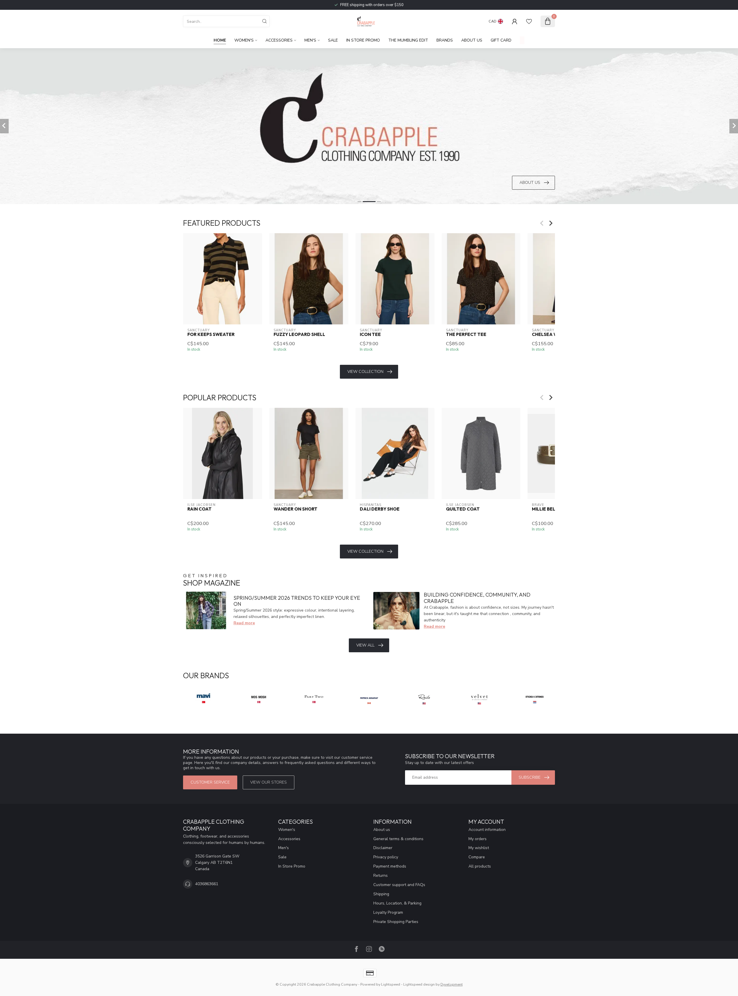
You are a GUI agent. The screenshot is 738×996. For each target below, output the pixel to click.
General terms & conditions (398, 839)
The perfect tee (466, 334)
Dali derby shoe (380, 509)
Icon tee (370, 334)
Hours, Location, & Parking (397, 903)
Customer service (210, 782)
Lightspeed (390, 984)
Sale (333, 40)
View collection (365, 371)
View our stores (268, 782)
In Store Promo (363, 40)
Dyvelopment (451, 984)
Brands (444, 40)
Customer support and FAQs (399, 884)
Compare (476, 857)
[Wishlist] (529, 21)
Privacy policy (385, 857)
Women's (244, 40)
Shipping (381, 894)
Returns (380, 875)
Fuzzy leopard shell (299, 334)
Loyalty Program (388, 912)
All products (479, 866)
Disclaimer (382, 848)
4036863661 (206, 884)
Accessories (279, 40)
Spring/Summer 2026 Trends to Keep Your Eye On (297, 601)
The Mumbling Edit (408, 40)
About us (381, 829)
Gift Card (501, 40)
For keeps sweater (211, 334)
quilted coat (463, 509)
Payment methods (389, 866)
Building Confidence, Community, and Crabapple (477, 597)
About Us (471, 40)
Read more (244, 623)
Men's (310, 40)
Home (220, 40)
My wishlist (478, 848)
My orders (477, 839)
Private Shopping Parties (395, 921)
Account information (487, 829)
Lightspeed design (419, 984)
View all (365, 645)
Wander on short (295, 509)
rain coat (199, 509)
